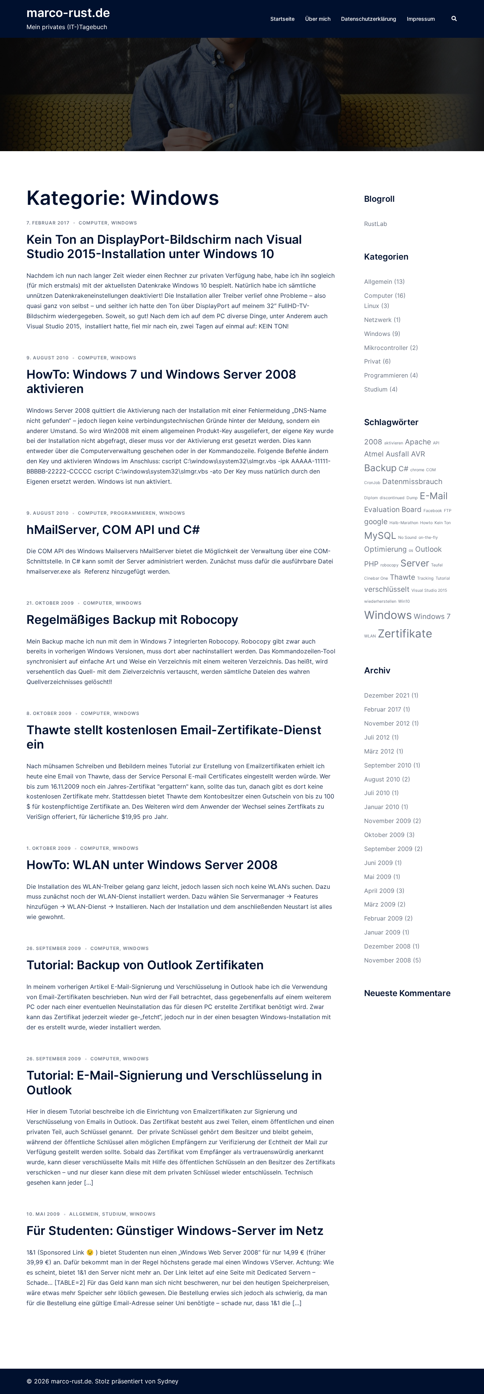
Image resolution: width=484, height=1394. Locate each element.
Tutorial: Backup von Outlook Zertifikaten (145, 965)
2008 (373, 442)
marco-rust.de (68, 12)
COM (431, 469)
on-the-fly (428, 537)
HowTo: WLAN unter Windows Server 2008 (152, 864)
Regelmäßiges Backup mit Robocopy (132, 619)
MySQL (380, 535)
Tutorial (443, 578)
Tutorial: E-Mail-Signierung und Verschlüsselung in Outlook (174, 1082)
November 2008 (387, 960)
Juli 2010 (377, 793)
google (376, 521)
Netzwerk (378, 319)
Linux (371, 305)
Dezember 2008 (387, 946)
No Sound (407, 537)
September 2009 (388, 848)
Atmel (374, 454)
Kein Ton (442, 522)
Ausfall (397, 454)
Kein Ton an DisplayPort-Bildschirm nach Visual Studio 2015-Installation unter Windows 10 (164, 246)
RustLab (375, 223)
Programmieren (133, 513)
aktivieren (393, 443)
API (436, 443)
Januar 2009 (382, 932)
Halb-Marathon (403, 522)
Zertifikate (405, 633)
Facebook (433, 510)
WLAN (370, 636)
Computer (93, 223)
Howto (426, 522)
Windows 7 (432, 616)
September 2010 (387, 765)
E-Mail (434, 495)
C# (403, 468)
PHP (371, 564)
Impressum (421, 18)
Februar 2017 (382, 709)
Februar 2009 (383, 918)
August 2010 (382, 779)
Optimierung (385, 549)
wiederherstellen (380, 601)
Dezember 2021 (387, 695)
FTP (447, 510)
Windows (124, 223)
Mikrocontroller (386, 347)
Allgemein (84, 1214)
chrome (417, 469)
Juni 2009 (378, 862)
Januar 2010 (381, 807)
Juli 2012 (377, 737)
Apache (418, 442)
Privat (372, 361)
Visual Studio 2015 (429, 590)
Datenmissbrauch (412, 481)
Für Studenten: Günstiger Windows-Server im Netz (175, 1230)
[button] (454, 19)
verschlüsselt (387, 589)
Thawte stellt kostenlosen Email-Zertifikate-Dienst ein (173, 737)
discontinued (392, 497)
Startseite (282, 18)
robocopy (389, 565)
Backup (380, 467)
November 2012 (387, 723)
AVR (418, 454)
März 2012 (379, 751)
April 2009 (379, 890)
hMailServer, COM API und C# (113, 529)
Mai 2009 (377, 876)
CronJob (372, 482)
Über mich (317, 18)
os (411, 550)
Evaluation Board (393, 509)
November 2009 (387, 821)
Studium (114, 1214)
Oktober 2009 (384, 835)
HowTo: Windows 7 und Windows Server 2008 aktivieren (161, 381)
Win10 (404, 601)
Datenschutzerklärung (368, 18)
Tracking (425, 578)
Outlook (428, 549)
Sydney (167, 1381)
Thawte (402, 577)
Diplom (371, 497)
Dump (412, 497)
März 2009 (380, 904)
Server (414, 563)
